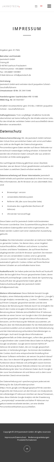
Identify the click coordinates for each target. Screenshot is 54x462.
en (36, 6)
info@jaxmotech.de (22, 75)
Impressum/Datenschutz (15, 437)
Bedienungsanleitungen (38, 437)
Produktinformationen (27, 440)
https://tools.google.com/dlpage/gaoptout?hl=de (22, 387)
